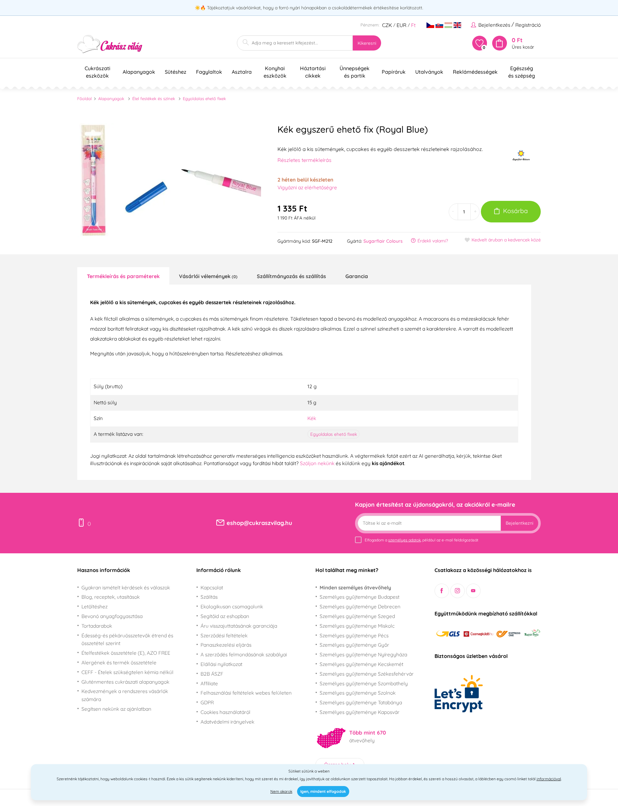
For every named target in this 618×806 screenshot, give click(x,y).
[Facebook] (442, 591)
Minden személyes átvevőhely (355, 587)
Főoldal (84, 98)
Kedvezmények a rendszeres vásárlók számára (124, 695)
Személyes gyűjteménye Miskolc (357, 626)
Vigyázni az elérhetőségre (307, 187)
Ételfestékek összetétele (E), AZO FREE (125, 653)
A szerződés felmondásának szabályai (244, 654)
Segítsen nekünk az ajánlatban (116, 709)
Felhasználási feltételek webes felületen (246, 692)
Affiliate (209, 683)
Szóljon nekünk (317, 463)
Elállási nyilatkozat (221, 664)
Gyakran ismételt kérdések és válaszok (125, 587)
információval (549, 778)
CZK (387, 25)
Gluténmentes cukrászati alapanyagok (125, 682)
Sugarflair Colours (383, 241)
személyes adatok (404, 540)
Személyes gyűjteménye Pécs (354, 635)
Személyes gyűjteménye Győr (354, 645)
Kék (311, 418)
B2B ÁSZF (212, 673)
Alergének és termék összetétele (118, 662)
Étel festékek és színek (153, 98)
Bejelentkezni (519, 523)
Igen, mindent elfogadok (323, 791)
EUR (402, 25)
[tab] (123, 276)
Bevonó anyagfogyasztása (112, 616)
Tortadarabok (96, 626)
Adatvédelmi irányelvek (227, 721)
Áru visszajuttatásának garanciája (239, 626)
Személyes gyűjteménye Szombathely (364, 683)
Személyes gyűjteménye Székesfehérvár (367, 673)
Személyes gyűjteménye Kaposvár (359, 712)
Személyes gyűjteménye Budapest (359, 597)
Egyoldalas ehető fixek (204, 98)
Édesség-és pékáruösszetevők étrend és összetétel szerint (127, 639)
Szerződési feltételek (224, 635)
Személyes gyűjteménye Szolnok (358, 692)
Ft (413, 25)
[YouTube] (473, 591)
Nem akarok (281, 791)
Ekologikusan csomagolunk (232, 606)
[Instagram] (457, 591)
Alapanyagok (111, 98)
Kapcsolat (212, 587)
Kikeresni (367, 43)
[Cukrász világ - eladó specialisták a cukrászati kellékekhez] (110, 44)
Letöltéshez (94, 606)
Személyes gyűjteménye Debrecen (360, 606)
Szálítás (209, 597)
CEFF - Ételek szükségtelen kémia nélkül (127, 672)
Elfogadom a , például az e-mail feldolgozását (421, 540)
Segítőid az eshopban (225, 616)
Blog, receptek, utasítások (110, 597)
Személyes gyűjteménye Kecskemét (361, 664)
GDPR (207, 702)
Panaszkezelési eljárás (226, 645)
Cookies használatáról (225, 712)
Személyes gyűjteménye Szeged (357, 616)
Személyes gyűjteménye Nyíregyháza (363, 654)
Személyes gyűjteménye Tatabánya (361, 702)
